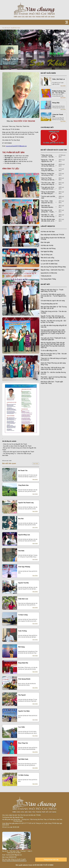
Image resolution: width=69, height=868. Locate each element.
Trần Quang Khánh (24, 679)
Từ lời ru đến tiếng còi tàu (49, 350)
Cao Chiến (21, 727)
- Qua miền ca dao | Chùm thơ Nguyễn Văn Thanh (16, 446)
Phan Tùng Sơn (23, 743)
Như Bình (21, 550)
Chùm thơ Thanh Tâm (57, 115)
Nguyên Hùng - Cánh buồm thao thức (52, 270)
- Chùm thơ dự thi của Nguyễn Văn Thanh (14, 444)
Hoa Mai (20, 518)
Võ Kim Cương (23, 615)
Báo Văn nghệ (45, 242)
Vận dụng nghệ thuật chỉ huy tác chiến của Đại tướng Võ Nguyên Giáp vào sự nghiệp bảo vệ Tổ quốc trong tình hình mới (53, 332)
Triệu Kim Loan (23, 599)
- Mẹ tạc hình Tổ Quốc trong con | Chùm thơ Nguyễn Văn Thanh (19, 448)
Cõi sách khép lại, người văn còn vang (53, 300)
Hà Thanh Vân (22, 470)
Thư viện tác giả (6, 27)
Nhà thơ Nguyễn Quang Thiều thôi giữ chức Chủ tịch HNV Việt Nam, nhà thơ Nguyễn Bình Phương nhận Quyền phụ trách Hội (53, 345)
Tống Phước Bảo (23, 485)
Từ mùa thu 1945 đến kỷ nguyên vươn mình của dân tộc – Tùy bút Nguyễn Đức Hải (53, 295)
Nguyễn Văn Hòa (23, 583)
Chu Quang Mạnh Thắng (48, 279)
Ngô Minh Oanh (23, 759)
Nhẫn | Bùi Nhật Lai (58, 79)
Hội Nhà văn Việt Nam (48, 231)
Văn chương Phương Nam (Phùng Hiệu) (53, 267)
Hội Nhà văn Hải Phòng (48, 248)
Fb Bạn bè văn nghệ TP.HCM (50, 260)
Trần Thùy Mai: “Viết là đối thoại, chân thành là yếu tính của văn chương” (53, 368)
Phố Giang (21, 647)
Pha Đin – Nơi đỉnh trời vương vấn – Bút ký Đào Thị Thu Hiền (53, 321)
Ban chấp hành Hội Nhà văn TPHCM (52, 234)
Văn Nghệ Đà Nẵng (47, 251)
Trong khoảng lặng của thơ (49, 303)
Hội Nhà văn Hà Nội (47, 245)
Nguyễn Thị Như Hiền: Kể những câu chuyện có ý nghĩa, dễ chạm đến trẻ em (53, 316)
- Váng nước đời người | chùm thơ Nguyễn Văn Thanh (18, 451)
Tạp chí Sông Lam (46, 254)
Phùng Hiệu (55, 102)
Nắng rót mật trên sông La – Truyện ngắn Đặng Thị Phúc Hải (52, 290)
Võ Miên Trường (23, 775)
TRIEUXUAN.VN (46, 276)
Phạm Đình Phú (23, 663)
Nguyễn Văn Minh (24, 711)
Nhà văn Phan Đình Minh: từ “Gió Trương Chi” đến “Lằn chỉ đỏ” (54, 307)
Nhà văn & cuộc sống (47, 257)
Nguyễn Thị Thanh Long (26, 502)
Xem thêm (35, 463)
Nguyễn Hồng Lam (24, 534)
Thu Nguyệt (22, 695)
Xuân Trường (22, 631)
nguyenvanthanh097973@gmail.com (16, 146)
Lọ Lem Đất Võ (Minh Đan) (49, 264)
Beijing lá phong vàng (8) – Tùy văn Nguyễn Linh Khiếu (58, 92)
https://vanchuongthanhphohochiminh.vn (14, 860)
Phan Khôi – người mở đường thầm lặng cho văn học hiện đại (53, 377)
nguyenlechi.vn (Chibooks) (49, 273)
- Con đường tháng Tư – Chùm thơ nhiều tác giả (16, 453)
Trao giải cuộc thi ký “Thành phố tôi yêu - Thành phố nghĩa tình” (54, 338)
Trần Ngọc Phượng (24, 566)
